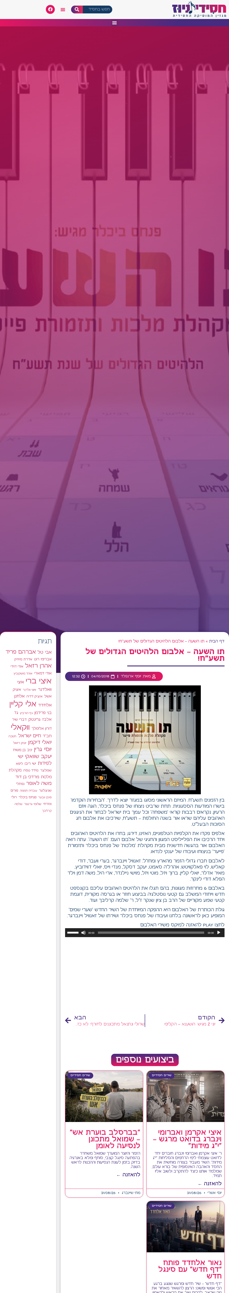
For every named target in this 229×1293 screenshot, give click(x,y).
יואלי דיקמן (40, 742)
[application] (145, 932)
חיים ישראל (29, 736)
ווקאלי (20, 727)
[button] (63, 9)
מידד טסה (30, 770)
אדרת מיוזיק (23, 659)
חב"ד (47, 736)
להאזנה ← (210, 1184)
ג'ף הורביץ (26, 713)
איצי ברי (39, 681)
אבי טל (45, 652)
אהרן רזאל (38, 666)
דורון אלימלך (42, 729)
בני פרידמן (43, 713)
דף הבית (217, 641)
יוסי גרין (43, 749)
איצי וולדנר (29, 690)
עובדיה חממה (28, 790)
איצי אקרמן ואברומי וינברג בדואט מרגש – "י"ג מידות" (187, 1139)
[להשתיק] (83, 932)
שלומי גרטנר (32, 804)
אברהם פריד (21, 652)
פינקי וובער (45, 797)
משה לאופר (39, 783)
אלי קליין (22, 704)
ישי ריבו (30, 764)
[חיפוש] (77, 9)
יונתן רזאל (19, 743)
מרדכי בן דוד (27, 777)
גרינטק (34, 719)
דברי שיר (19, 720)
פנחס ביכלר (27, 797)
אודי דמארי (43, 673)
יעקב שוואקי (38, 756)
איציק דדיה (34, 696)
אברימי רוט (43, 659)
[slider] (73, 932)
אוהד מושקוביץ (23, 673)
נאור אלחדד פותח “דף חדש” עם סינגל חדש (190, 1269)
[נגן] (218, 932)
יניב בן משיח (22, 750)
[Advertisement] (145, 976)
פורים (14, 790)
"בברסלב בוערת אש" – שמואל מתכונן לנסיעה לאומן (105, 1139)
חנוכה (12, 736)
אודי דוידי (17, 666)
